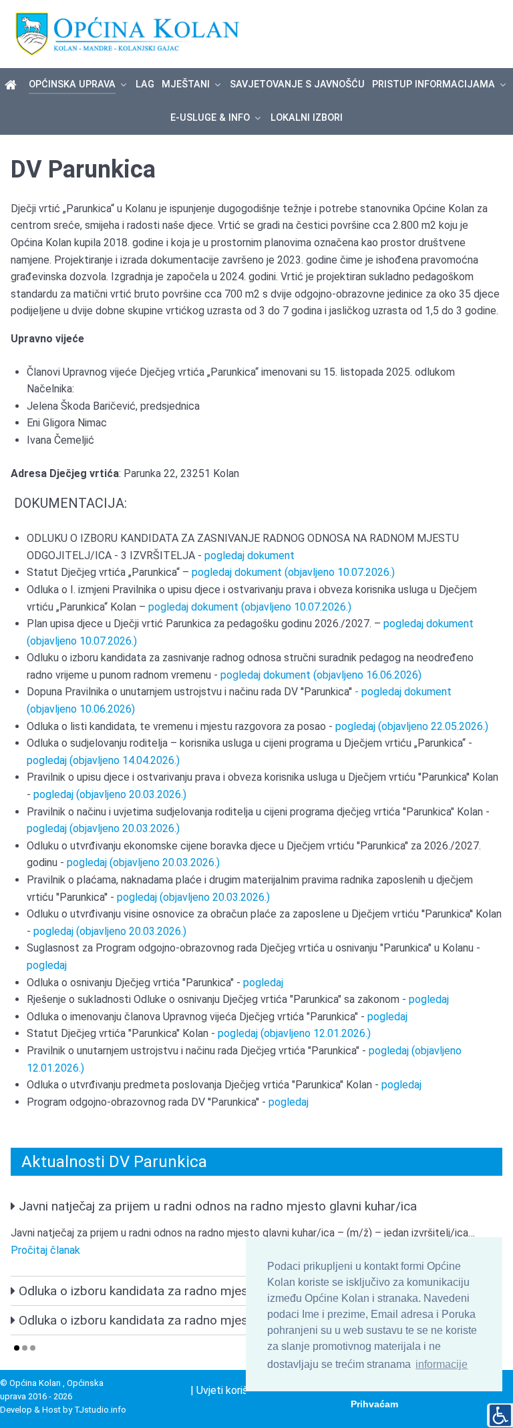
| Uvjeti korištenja (230, 1390)
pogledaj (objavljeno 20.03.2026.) (109, 794)
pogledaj (47, 965)
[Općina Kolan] (13, 85)
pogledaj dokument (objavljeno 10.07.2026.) (293, 572)
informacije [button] (441, 1364)
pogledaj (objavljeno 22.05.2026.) (410, 726)
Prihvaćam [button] (374, 1404)
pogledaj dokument (249, 555)
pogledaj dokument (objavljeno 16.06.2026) (320, 675)
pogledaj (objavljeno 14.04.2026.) (103, 760)
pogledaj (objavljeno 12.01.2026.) (294, 1033)
